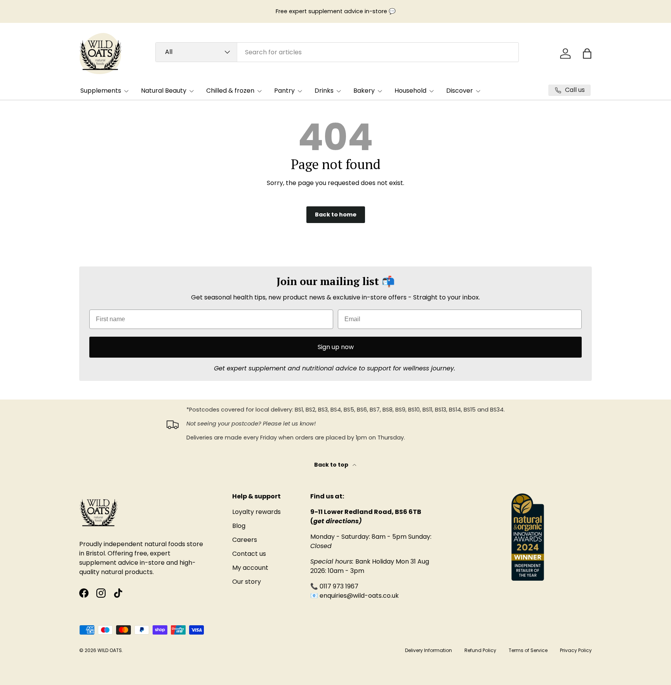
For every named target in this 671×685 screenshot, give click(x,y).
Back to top (331, 465)
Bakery (364, 90)
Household (410, 90)
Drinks (324, 90)
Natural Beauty (163, 90)
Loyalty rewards (256, 511)
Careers (244, 539)
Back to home (335, 214)
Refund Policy (480, 650)
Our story (246, 581)
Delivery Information (428, 650)
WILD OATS (109, 650)
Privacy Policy (576, 650)
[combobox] (337, 52)
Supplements (100, 90)
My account (250, 567)
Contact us (249, 553)
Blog (238, 525)
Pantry (284, 90)
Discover (459, 90)
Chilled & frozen (230, 90)
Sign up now (336, 346)
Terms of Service (528, 650)
